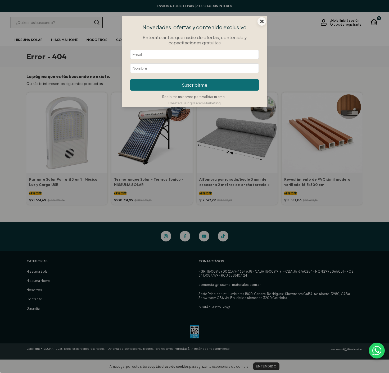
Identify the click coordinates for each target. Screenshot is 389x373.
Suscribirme (194, 85)
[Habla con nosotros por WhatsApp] (377, 350)
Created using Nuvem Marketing (194, 103)
